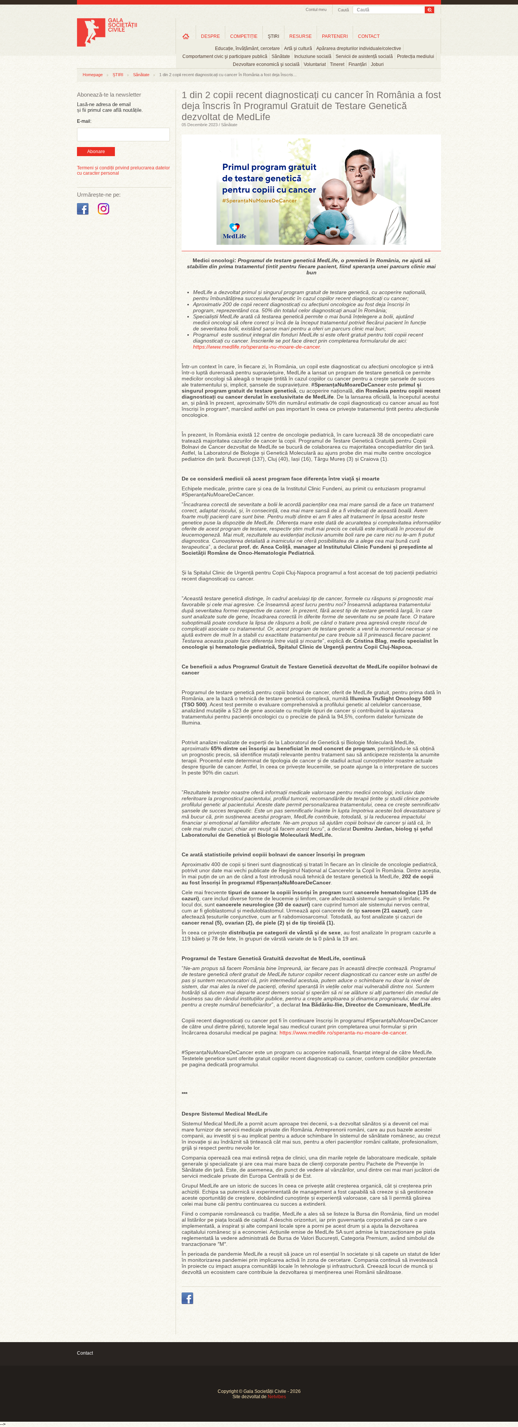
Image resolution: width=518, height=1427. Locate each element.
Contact (85, 1353)
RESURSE (300, 36)
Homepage (93, 74)
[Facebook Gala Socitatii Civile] (83, 214)
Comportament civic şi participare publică (224, 56)
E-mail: (84, 121)
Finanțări (357, 64)
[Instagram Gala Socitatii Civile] (104, 214)
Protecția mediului (415, 56)
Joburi (377, 64)
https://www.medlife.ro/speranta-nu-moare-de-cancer (342, 1033)
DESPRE (210, 36)
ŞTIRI (273, 36)
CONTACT (369, 36)
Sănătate (281, 56)
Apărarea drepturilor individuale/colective (358, 48)
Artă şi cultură (298, 48)
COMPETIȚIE (243, 36)
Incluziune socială (312, 56)
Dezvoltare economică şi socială (266, 64)
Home (185, 36)
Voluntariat (315, 64)
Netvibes (277, 1396)
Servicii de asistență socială (364, 56)
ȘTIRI (118, 74)
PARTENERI (335, 36)
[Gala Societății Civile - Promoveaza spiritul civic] (107, 45)
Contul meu (316, 9)
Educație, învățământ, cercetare (247, 48)
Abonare (96, 151)
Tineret (337, 64)
